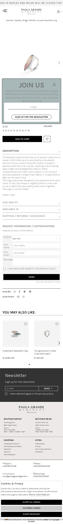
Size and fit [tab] (10, 202)
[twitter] (25, 291)
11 (8, 130)
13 (14, 130)
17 (26, 130)
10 (6, 130)
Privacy (37, 446)
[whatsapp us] (15, 291)
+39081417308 (9, 464)
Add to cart (22, 139)
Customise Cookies (31, 508)
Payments (7, 449)
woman (9, 20)
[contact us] (18, 296)
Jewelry (18, 20)
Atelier (46, 520)
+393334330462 (41, 475)
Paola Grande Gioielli (32, 11)
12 (11, 130)
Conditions (39, 452)
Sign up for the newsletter (31, 117)
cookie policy (40, 444)
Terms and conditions (43, 449)
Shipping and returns (11, 444)
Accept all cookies (31, 502)
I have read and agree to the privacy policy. (32, 268)
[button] (59, 63)
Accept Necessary (31, 514)
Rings (25, 20)
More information (39, 494)
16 (23, 130)
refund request (9, 454)
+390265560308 (41, 464)
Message (8, 259)
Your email (6, 253)
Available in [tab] (10, 209)
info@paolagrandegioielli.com (16, 475)
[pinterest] (30, 291)
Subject (7, 237)
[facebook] (19, 291)
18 (28, 130)
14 (17, 130)
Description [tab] (11, 151)
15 (20, 130)
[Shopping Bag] (58, 12)
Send (32, 277)
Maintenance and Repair (13, 446)
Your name (6, 246)
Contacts (7, 452)
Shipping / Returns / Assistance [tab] (24, 216)
